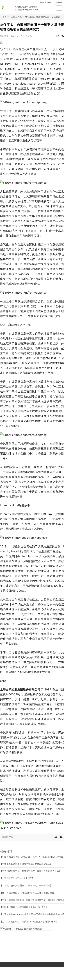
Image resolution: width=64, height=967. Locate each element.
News (49, 2)
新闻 (42, 2)
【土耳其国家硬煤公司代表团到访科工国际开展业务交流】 (28, 892)
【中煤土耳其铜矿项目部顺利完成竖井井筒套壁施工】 (26, 864)
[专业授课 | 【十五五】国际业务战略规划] (26, 928)
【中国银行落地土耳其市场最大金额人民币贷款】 (24, 907)
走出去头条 (16, 16)
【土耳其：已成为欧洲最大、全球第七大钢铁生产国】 (26, 885)
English (59, 2)
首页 (4, 16)
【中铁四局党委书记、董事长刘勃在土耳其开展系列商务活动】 (30, 871)
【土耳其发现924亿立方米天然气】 (17, 878)
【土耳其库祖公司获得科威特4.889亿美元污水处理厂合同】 (29, 921)
